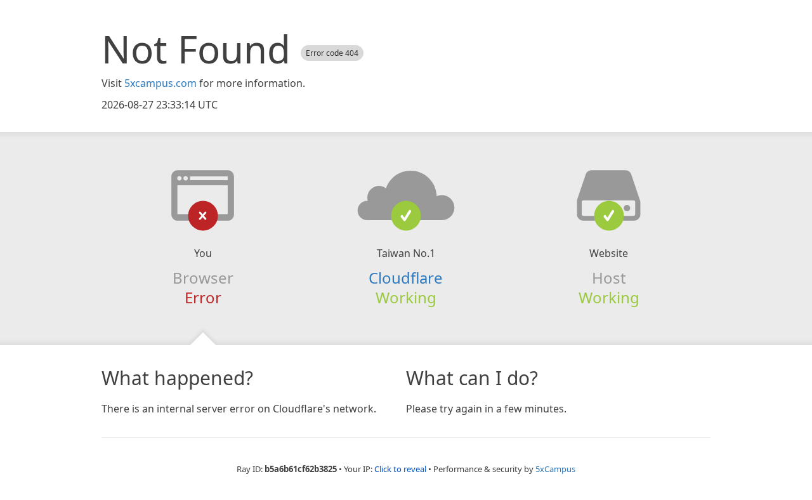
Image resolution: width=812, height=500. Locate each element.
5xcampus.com (160, 83)
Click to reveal (400, 469)
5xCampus (555, 469)
